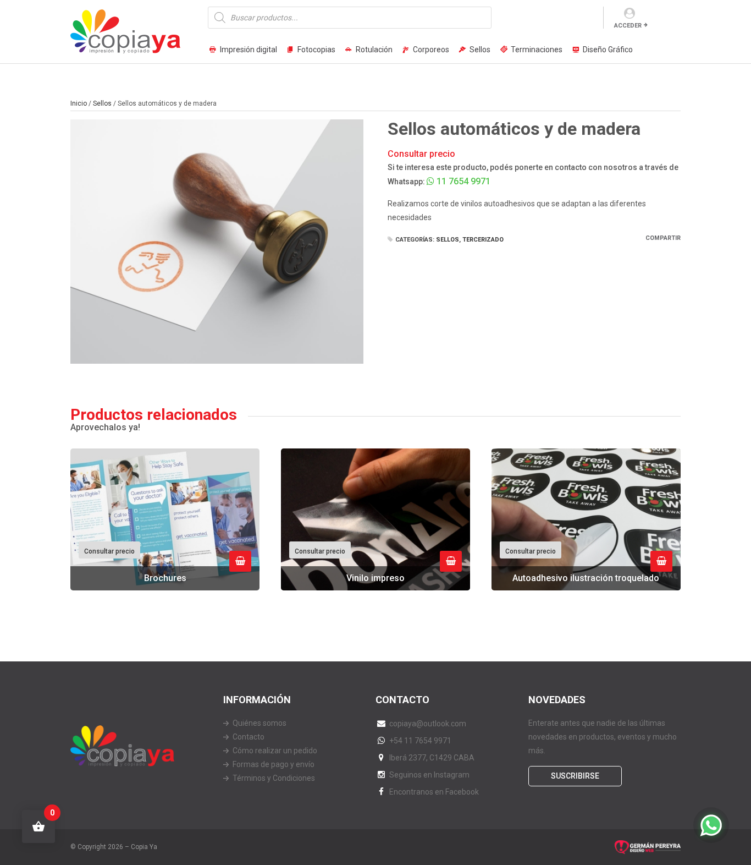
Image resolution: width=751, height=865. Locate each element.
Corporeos (431, 49)
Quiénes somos (259, 723)
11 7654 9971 (462, 181)
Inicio (78, 103)
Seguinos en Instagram (429, 774)
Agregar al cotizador (240, 561)
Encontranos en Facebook (434, 791)
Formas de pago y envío (273, 764)
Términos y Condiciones (274, 778)
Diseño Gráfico (608, 49)
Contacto (248, 736)
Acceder (628, 25)
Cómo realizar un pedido (275, 750)
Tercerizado (483, 239)
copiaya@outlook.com (427, 723)
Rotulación (374, 49)
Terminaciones (536, 49)
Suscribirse (575, 775)
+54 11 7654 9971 (420, 740)
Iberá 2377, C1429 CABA (431, 757)
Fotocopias (316, 49)
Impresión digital (248, 49)
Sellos (480, 49)
